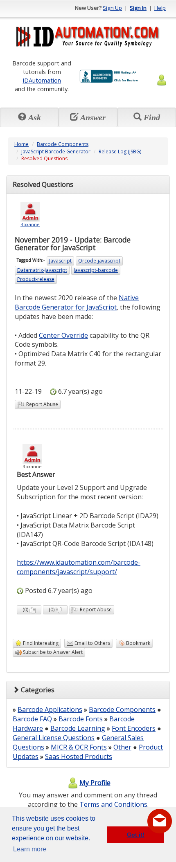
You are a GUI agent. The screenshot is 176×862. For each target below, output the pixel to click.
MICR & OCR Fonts (79, 747)
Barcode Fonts (81, 718)
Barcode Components (62, 144)
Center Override (63, 335)
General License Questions (54, 737)
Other (122, 747)
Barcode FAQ (32, 718)
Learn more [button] (29, 849)
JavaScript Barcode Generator (55, 151)
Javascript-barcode (96, 270)
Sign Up (112, 7)
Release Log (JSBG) (120, 151)
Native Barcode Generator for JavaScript (77, 302)
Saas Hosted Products (78, 756)
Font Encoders (134, 728)
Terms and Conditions (113, 804)
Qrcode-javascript (99, 260)
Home (21, 144)
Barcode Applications (50, 709)
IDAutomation (42, 80)
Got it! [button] (135, 834)
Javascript (60, 260)
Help (160, 7)
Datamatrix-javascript (42, 270)
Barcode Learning (77, 728)
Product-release (35, 279)
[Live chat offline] (159, 821)
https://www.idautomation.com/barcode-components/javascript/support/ (78, 567)
